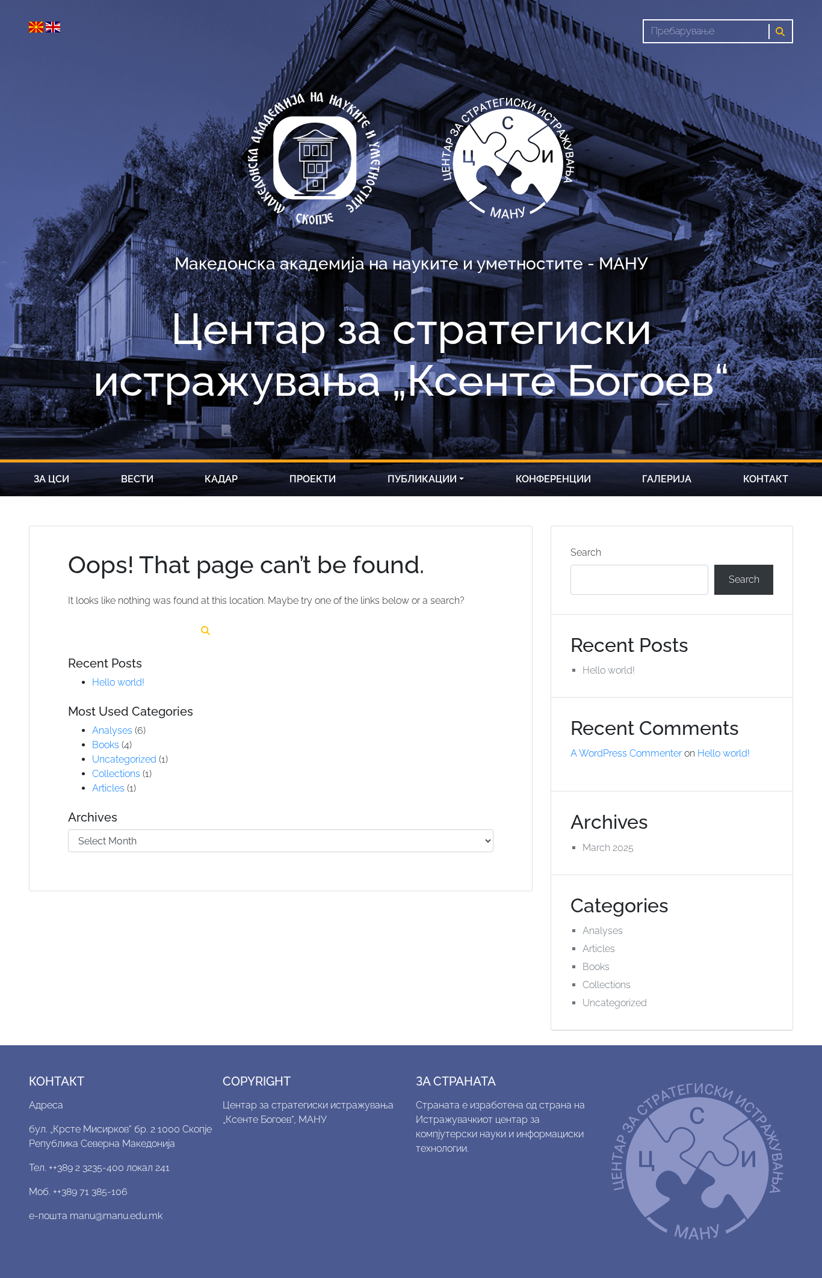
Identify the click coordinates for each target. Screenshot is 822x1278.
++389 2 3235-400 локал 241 (109, 1167)
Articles (108, 788)
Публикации (422, 479)
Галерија (666, 479)
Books (105, 745)
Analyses (112, 730)
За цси (51, 479)
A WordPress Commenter (626, 753)
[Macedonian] (37, 26)
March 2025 (608, 847)
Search (585, 552)
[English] (53, 26)
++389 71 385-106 (90, 1191)
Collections (116, 773)
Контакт (765, 479)
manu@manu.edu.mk (116, 1215)
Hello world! (118, 682)
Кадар (221, 479)
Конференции (553, 479)
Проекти (312, 479)
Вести (137, 479)
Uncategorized (124, 759)
